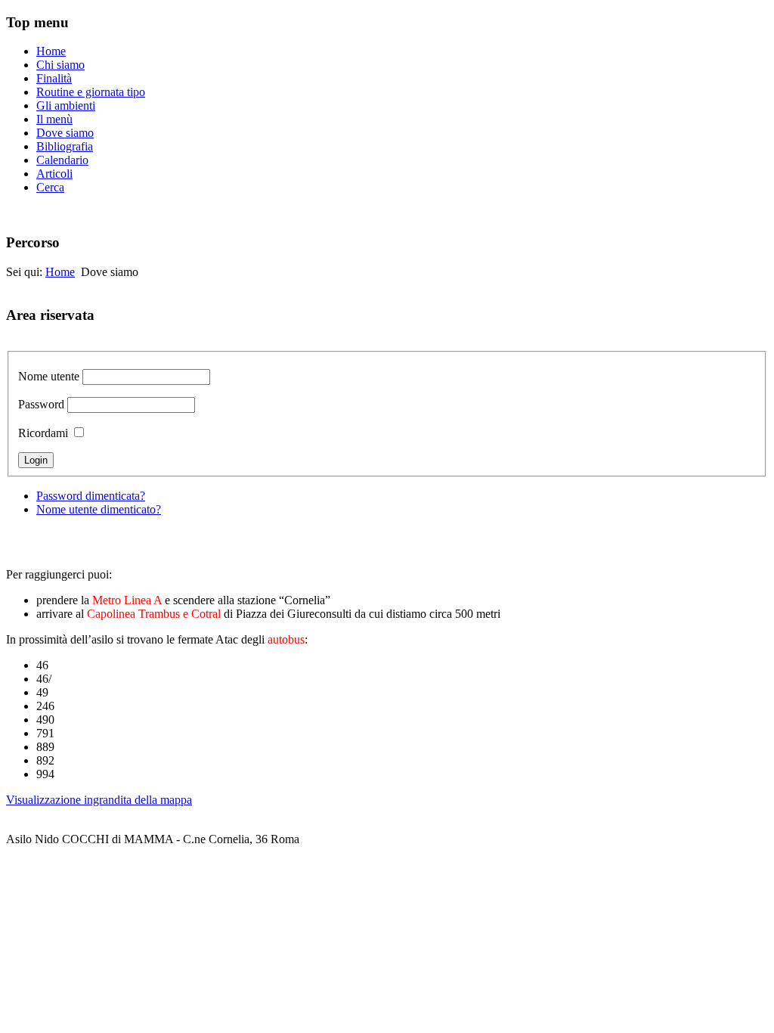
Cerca (50, 187)
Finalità (54, 78)
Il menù (54, 119)
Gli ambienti (65, 105)
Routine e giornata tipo (90, 91)
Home (51, 51)
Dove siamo (65, 132)
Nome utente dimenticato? (98, 509)
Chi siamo (60, 64)
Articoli (54, 173)
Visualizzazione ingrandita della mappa (99, 799)
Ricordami (43, 433)
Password (41, 404)
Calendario (62, 160)
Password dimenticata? (90, 495)
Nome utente (48, 376)
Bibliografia (64, 146)
